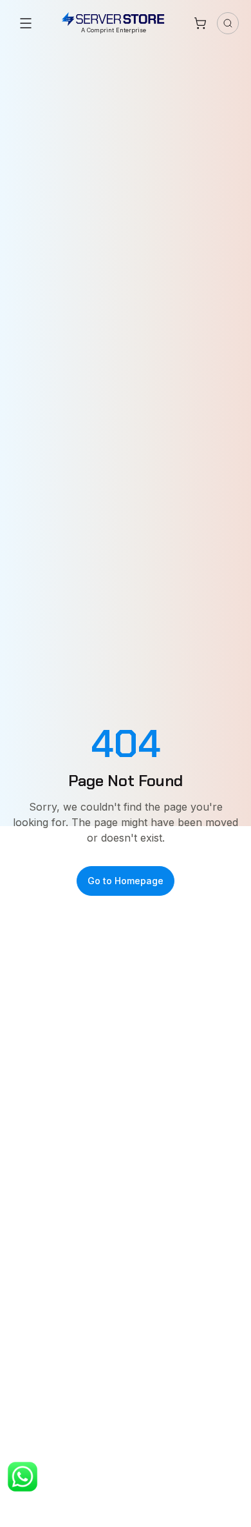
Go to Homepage (125, 880)
